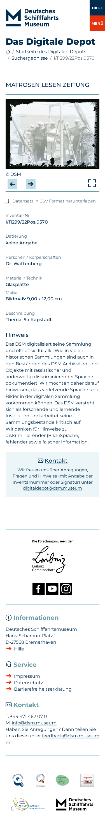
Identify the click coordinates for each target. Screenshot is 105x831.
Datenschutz (28, 682)
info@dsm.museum (34, 723)
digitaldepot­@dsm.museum (52, 488)
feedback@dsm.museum (70, 735)
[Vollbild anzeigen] (91, 183)
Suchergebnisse (29, 58)
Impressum (27, 676)
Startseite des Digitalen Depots (51, 51)
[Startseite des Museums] (8, 51)
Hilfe (97, 8)
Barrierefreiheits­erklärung (43, 689)
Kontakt (56, 460)
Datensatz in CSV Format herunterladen (53, 201)
